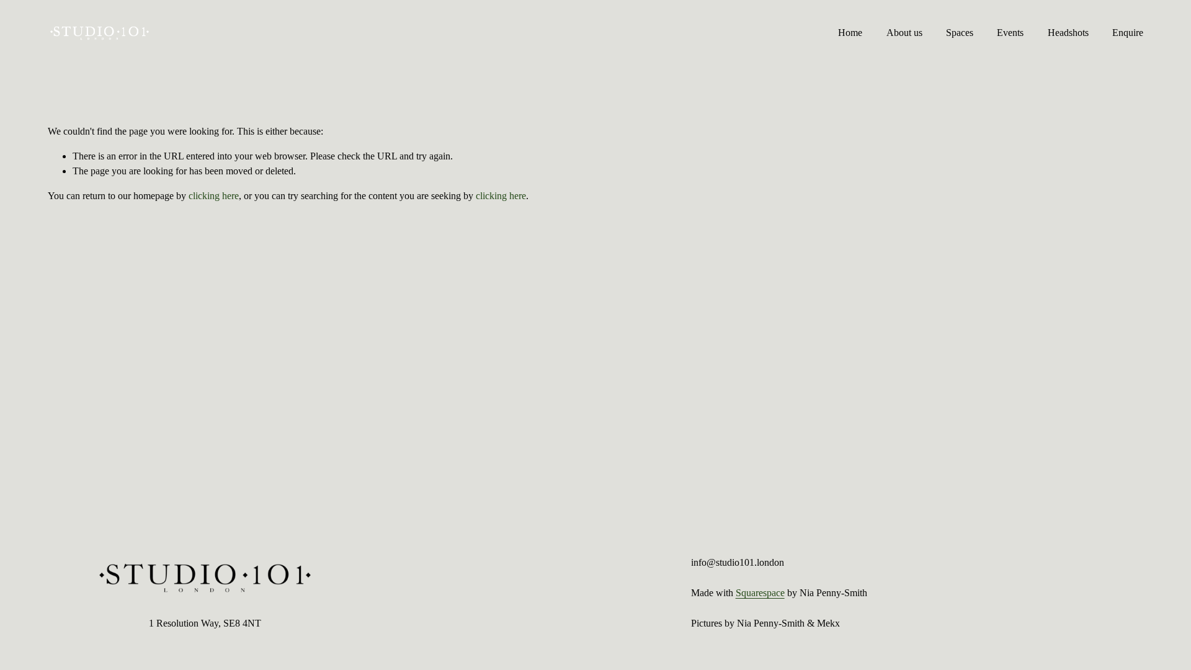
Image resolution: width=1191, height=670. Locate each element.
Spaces (959, 32)
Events (1010, 32)
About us (904, 32)
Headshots (1068, 32)
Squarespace (760, 592)
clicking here (214, 195)
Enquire (1127, 32)
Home (850, 32)
